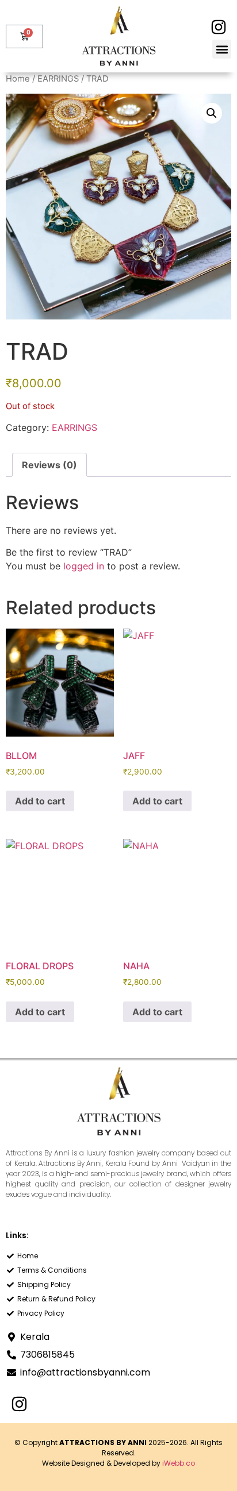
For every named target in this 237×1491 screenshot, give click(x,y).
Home (18, 79)
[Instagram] (218, 27)
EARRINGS (58, 79)
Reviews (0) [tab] (49, 465)
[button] (221, 49)
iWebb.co (178, 1463)
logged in (83, 566)
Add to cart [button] (40, 801)
